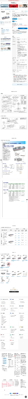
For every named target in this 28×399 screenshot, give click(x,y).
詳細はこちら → (5, 370)
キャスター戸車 (3, 344)
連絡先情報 (17, 395)
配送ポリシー (22, 394)
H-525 (15, 244)
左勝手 (16, 21)
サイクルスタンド (22, 301)
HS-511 (19, 235)
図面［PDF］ (7, 29)
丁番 (1, 315)
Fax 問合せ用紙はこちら (4, 358)
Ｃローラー (2, 347)
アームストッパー (3, 303)
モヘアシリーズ (12, 331)
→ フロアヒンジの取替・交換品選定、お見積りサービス (6, 50)
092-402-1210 (19, 33)
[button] (1, 2)
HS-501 (19, 233)
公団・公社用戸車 (3, 348)
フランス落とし (3, 320)
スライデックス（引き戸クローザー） (14, 308)
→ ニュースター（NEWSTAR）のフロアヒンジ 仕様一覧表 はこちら (6, 46)
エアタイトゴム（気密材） (14, 329)
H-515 (15, 242)
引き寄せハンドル (3, 317)
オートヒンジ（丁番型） (13, 315)
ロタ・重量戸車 (3, 343)
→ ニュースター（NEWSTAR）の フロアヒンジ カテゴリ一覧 (5, 41)
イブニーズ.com (7, 394)
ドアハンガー (12, 309)
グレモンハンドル (3, 302)
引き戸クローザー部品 (3, 321)
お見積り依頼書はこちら (4, 363)
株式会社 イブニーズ (23, 380)
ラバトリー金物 (3, 310)
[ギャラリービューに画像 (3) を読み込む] (6, 22)
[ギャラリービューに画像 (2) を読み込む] (3, 22)
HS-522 (19, 237)
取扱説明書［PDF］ (3, 30)
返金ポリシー (11, 394)
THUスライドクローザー (4, 329)
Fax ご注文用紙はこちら (4, 360)
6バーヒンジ (2, 323)
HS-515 (19, 242)
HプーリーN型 (3, 345)
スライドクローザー (13, 303)
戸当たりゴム (12, 332)
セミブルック (2, 346)
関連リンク (8, 30)
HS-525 (19, 244)
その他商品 (21, 320)
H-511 (15, 235)
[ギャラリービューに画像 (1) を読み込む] (1, 22)
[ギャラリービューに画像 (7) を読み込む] (3, 24)
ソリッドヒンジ (3, 301)
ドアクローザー (12, 301)
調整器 (2, 324)
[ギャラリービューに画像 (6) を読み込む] (1, 24)
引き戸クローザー (13, 316)
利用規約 (19, 394)
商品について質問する (19, 84)
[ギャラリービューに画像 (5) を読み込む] (10, 22)
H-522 (15, 237)
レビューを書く (14, 291)
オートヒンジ (21, 318)
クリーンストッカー (13, 310)
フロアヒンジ (12, 302)
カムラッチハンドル (3, 319)
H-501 (15, 233)
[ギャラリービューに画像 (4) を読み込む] (8, 22)
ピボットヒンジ (22, 319)
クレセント (2, 318)
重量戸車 (2, 342)
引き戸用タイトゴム (13, 330)
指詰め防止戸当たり (22, 330)
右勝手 (13, 21)
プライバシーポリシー (16, 394)
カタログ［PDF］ (3, 29)
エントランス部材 (3, 322)
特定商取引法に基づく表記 (12, 395)
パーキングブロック (22, 302)
